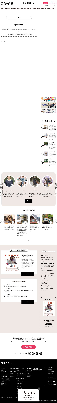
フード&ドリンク (20, 383)
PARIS (11, 375)
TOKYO (11, 373)
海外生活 (28, 376)
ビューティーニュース (21, 371)
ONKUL (42, 259)
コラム (18, 385)
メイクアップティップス (21, 375)
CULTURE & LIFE (27, 8)
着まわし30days (44, 288)
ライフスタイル (20, 382)
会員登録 (45, 3)
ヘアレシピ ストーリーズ (21, 373)
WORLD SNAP (13, 8)
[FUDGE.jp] (28, 3)
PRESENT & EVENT (50, 8)
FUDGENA (34, 8)
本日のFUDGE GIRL (44, 257)
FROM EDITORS (51, 371)
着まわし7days (4, 383)
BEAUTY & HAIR (20, 8)
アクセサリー (3, 384)
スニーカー (43, 261)
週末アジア (19, 386)
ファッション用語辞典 (5, 380)
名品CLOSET (3, 371)
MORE (27, 274)
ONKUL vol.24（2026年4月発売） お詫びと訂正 (16, 296)
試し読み (48, 324)
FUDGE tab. (7, 8)
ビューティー (29, 371)
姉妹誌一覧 (50, 369)
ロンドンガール (46, 286)
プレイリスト (19, 388)
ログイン (53, 3)
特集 (2, 370)
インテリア (51, 273)
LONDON (12, 376)
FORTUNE (38, 8)
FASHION (2, 8)
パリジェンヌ (46, 255)
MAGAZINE (43, 8)
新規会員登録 (28, 347)
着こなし (45, 283)
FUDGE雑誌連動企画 (49, 259)
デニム (46, 280)
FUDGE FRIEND (47, 263)
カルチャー (19, 380)
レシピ (28, 373)
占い (42, 280)
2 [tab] (28, 240)
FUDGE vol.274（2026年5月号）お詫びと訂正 (15, 286)
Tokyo (51, 288)
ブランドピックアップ (5, 378)
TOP (1, 41)
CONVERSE (51, 257)
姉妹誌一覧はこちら (48, 326)
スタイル (43, 271)
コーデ (44, 273)
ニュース (3, 373)
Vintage (50, 270)
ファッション (29, 370)
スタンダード (3, 381)
